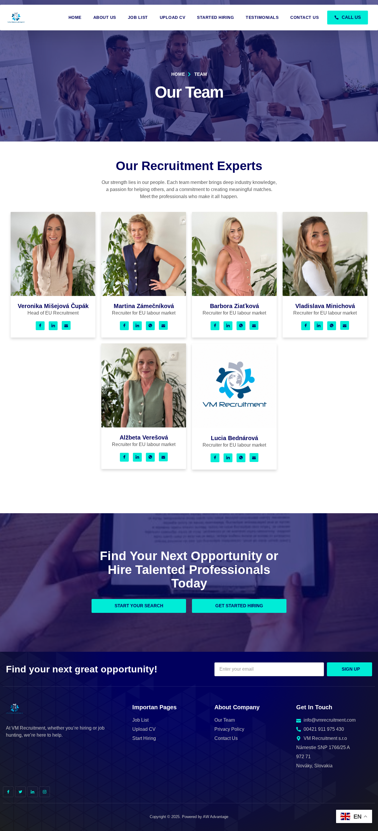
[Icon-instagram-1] (44, 791)
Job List (138, 17)
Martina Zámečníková (144, 306)
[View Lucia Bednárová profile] (234, 426)
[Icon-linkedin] (32, 791)
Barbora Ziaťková (234, 306)
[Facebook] (40, 325)
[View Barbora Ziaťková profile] (234, 294)
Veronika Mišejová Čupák (53, 306)
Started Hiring (215, 17)
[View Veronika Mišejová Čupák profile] (53, 294)
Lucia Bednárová (234, 438)
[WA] (150, 325)
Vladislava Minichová (325, 306)
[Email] (66, 325)
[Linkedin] (53, 325)
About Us (104, 17)
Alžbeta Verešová (144, 437)
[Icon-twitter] (20, 791)
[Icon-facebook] (8, 791)
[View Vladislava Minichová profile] (325, 294)
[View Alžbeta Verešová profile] (143, 425)
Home (75, 17)
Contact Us (304, 17)
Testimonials (262, 17)
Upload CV (172, 17)
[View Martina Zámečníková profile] (143, 294)
